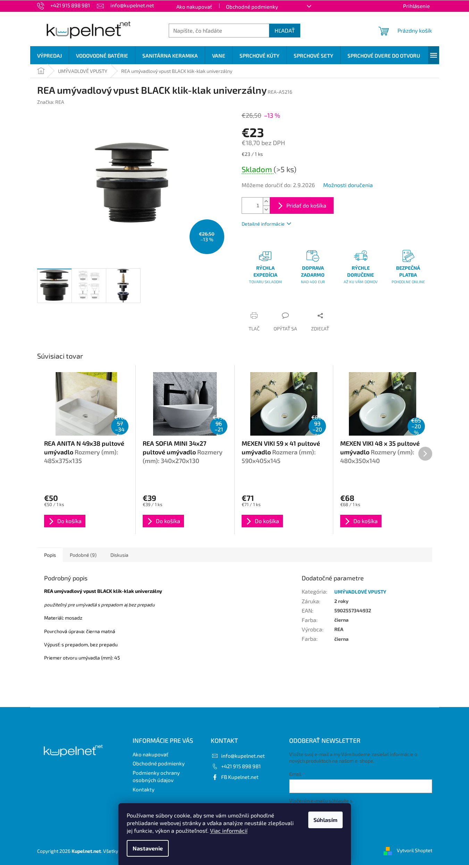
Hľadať (285, 30)
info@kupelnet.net (243, 756)
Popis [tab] (50, 555)
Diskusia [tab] (119, 555)
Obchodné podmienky (252, 6)
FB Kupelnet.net (240, 777)
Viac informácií (229, 830)
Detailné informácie (263, 224)
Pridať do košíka (306, 205)
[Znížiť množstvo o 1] (266, 209)
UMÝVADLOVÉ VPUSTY (360, 592)
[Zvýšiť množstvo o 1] (266, 201)
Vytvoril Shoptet (414, 850)
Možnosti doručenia (348, 185)
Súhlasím (325, 819)
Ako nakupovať (194, 6)
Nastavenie (148, 848)
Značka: (50, 102)
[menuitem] (49, 55)
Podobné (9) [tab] (83, 555)
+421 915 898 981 (241, 766)
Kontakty (143, 789)
